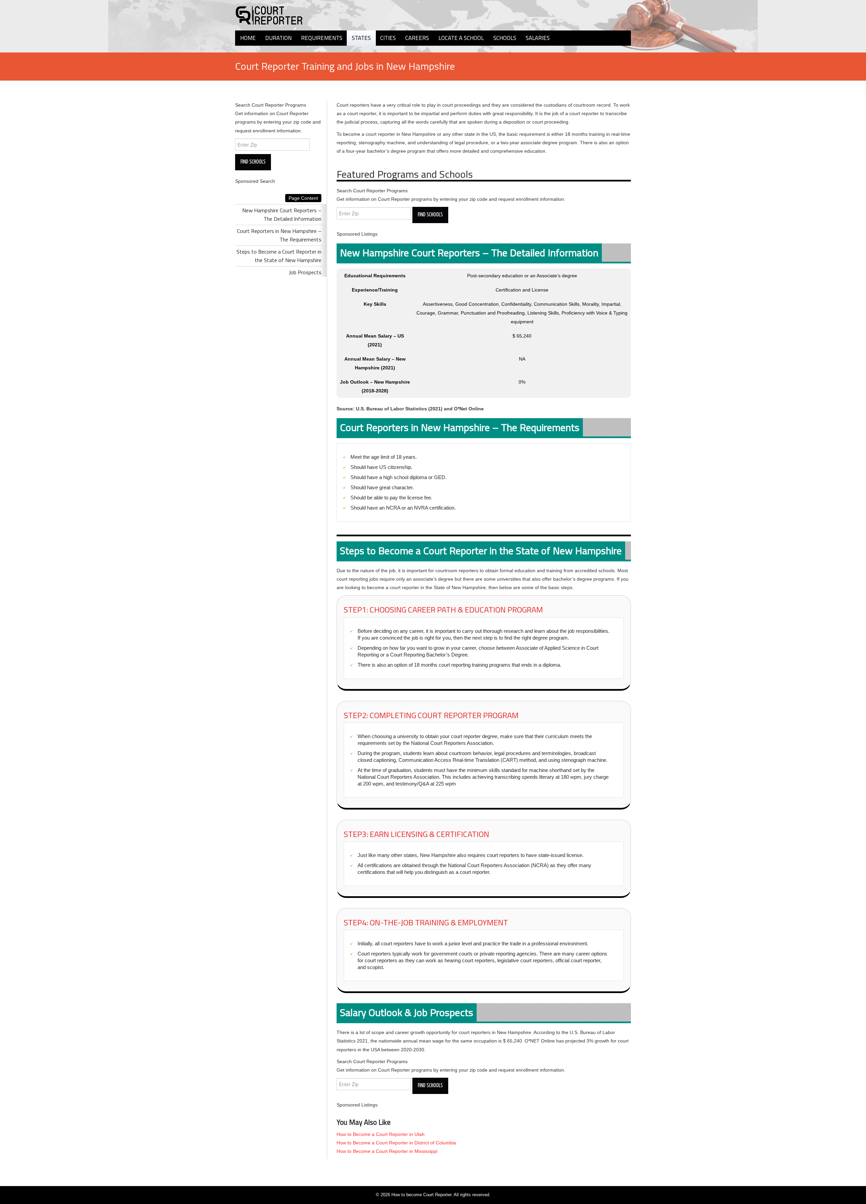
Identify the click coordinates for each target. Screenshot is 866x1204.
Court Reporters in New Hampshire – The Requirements (279, 235)
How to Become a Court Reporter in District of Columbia (396, 1142)
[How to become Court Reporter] (269, 15)
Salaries (538, 38)
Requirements (321, 38)
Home (248, 38)
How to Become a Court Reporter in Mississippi (387, 1151)
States (361, 38)
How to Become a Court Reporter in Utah (381, 1134)
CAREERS (417, 38)
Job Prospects (305, 272)
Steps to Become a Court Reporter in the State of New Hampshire (278, 256)
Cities (388, 38)
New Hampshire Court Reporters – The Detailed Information (281, 214)
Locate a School (461, 38)
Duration (278, 38)
